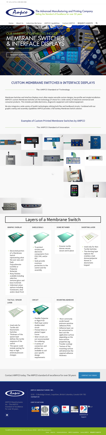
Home (47, 432)
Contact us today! (89, 375)
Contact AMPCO (84, 432)
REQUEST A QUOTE (95, 432)
